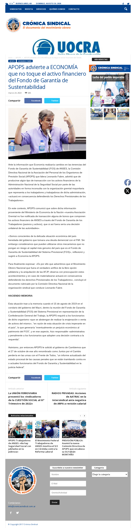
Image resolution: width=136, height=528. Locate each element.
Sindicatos (16, 9)
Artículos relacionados (22, 415)
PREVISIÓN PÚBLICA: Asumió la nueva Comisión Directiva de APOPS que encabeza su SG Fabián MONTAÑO (73, 447)
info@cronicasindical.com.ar (21, 506)
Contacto (73, 9)
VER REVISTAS (100, 59)
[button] (125, 9)
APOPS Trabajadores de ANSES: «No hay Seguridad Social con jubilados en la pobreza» (19, 446)
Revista (29, 9)
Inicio (10, 57)
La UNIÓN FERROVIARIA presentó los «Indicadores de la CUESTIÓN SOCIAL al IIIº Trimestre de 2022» (26, 398)
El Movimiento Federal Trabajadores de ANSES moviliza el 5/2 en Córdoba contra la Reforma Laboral (47, 446)
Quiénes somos (57, 9)
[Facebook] (123, 4)
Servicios (41, 9)
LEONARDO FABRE (25, 61)
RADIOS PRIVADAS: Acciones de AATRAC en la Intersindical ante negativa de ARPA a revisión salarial (69, 398)
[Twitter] (128, 4)
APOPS (18, 57)
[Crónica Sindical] (37, 25)
